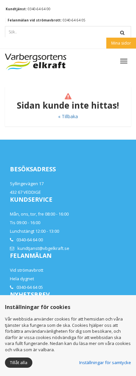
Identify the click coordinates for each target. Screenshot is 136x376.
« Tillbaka (68, 116)
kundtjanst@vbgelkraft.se (43, 248)
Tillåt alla (18, 362)
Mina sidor (121, 43)
